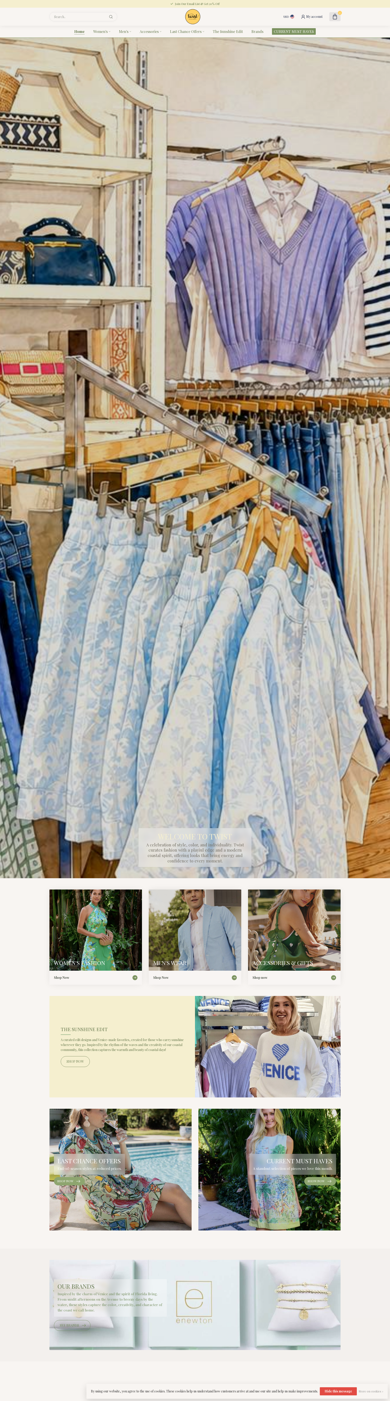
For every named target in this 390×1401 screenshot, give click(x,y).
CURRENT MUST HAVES (294, 31)
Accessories (149, 31)
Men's (123, 31)
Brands (257, 31)
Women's (100, 31)
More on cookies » (371, 1391)
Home (79, 31)
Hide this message (338, 1391)
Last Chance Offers (186, 31)
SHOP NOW (75, 1061)
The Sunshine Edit (228, 31)
